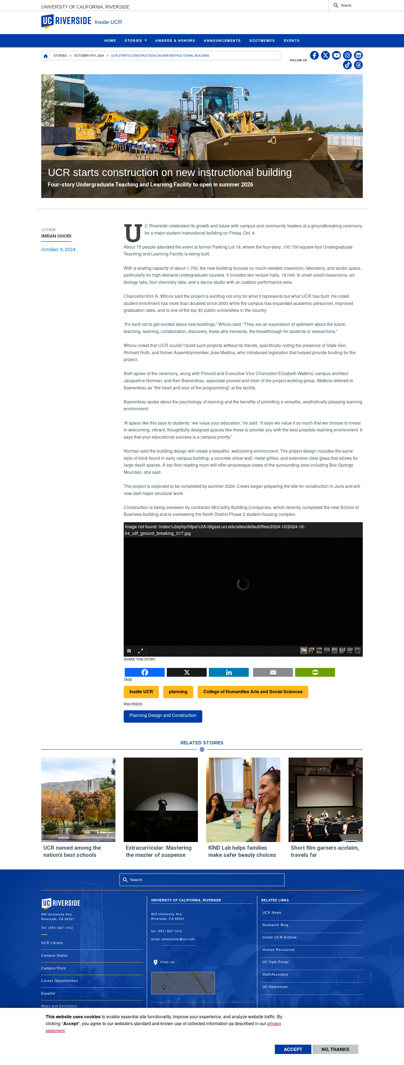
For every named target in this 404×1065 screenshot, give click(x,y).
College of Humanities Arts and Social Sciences (253, 691)
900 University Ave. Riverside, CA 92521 (167, 916)
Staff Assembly (275, 974)
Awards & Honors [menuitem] (175, 40)
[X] (187, 670)
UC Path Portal (275, 962)
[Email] (273, 670)
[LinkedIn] (229, 670)
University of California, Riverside (85, 7)
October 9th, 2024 (89, 55)
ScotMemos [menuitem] (262, 40)
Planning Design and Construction (163, 715)
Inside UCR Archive (279, 937)
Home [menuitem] (110, 40)
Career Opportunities (59, 981)
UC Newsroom (275, 987)
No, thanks (335, 1049)
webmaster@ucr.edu (178, 939)
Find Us (167, 962)
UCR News (272, 913)
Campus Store (53, 968)
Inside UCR (108, 21)
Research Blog (275, 925)
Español (48, 993)
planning (178, 691)
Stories (60, 55)
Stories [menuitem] (133, 40)
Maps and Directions (59, 1006)
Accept (293, 1049)
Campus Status (54, 955)
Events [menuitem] (292, 40)
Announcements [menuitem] (222, 40)
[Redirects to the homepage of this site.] (45, 55)
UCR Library (52, 943)
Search (346, 5)
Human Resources (278, 950)
